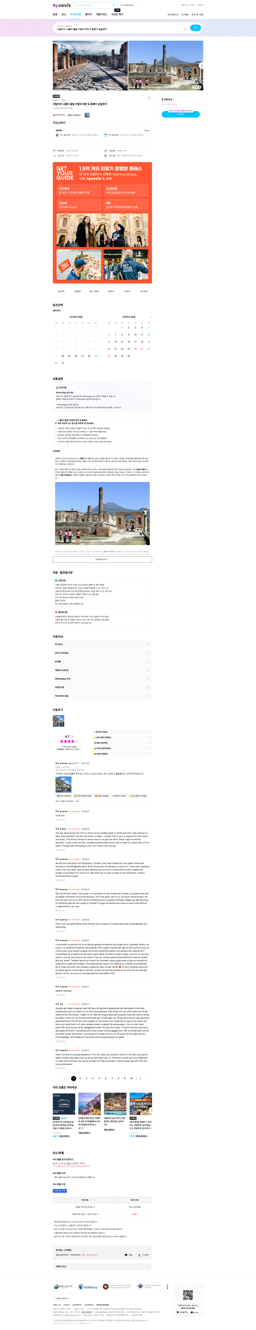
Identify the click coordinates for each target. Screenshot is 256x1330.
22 (96, 349)
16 (56, 349)
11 (69, 342)
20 (82, 349)
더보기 (146, 131)
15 (96, 342)
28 (89, 356)
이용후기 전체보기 (73, 115)
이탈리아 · (56, 100)
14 (89, 342)
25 (69, 356)
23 (56, 356)
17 (63, 349)
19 (76, 349)
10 (63, 342)
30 (56, 363)
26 (76, 356)
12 (76, 342)
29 (96, 356)
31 (63, 363)
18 (69, 349)
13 (83, 342)
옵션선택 (181, 113)
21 (89, 349)
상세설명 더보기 (101, 559)
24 (62, 356)
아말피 (63, 100)
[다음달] (150, 317)
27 (82, 356)
